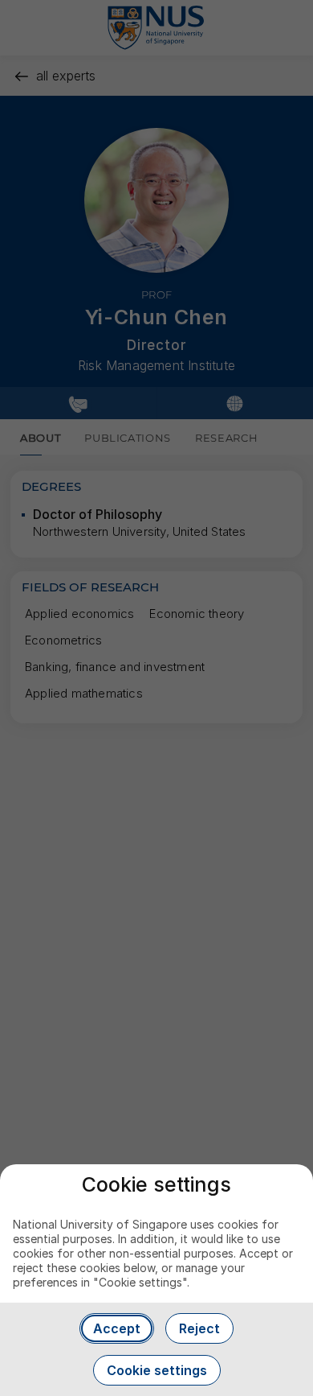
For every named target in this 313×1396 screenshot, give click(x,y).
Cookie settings (157, 1370)
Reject (199, 1328)
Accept (116, 1328)
